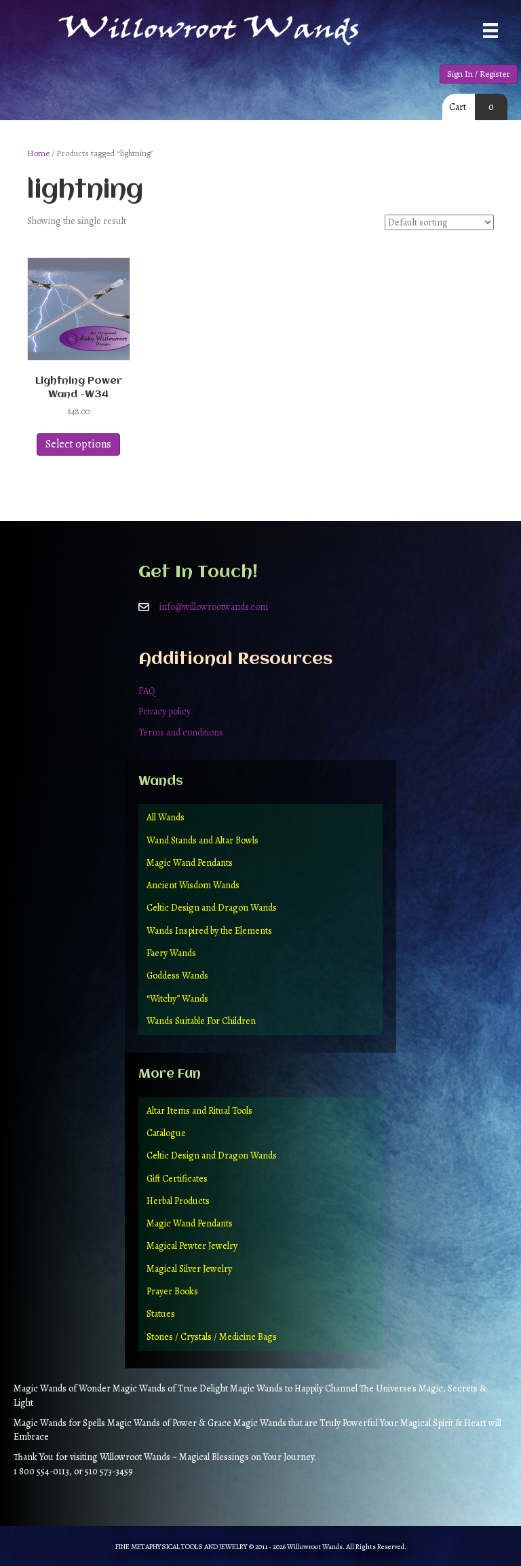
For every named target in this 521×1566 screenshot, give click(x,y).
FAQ (146, 691)
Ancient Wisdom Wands (193, 885)
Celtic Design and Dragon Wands (212, 907)
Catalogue (166, 1133)
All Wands (166, 817)
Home (38, 153)
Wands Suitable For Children (201, 1021)
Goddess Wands (177, 975)
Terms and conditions (180, 732)
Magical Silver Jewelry (189, 1268)
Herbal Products (178, 1201)
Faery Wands (171, 953)
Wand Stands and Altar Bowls (202, 840)
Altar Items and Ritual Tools (199, 1110)
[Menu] (490, 31)
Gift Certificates (177, 1178)
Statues (161, 1313)
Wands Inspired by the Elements (209, 930)
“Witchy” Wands (177, 998)
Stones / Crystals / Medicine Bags (212, 1336)
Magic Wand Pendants (190, 862)
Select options (78, 444)
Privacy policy (164, 711)
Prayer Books (172, 1291)
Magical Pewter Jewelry (192, 1245)
